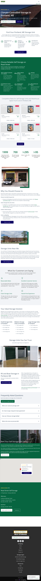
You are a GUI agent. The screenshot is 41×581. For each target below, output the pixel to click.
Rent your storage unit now (7, 401)
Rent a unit (38, 3)
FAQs (20, 565)
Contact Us (20, 552)
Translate (37, 578)
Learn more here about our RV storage (29, 387)
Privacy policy (20, 577)
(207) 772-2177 (24, 470)
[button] (20, 406)
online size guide (4, 315)
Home (20, 545)
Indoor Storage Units (20, 561)
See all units (20, 144)
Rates (20, 548)
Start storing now (7, 261)
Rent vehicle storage (6, 382)
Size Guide (20, 570)
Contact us (17, 510)
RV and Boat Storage (20, 559)
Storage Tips (20, 568)
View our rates (7, 222)
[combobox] (8, 21)
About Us (20, 550)
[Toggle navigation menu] (39, 1)
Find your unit (20, 52)
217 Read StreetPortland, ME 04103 (25, 469)
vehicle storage (31, 211)
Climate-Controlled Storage (20, 556)
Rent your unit (5, 455)
